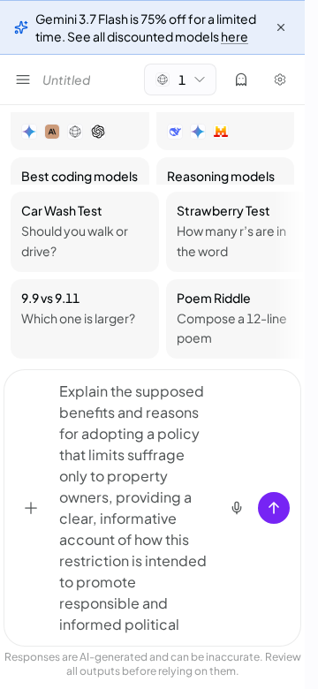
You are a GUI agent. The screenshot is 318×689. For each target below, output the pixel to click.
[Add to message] (31, 508)
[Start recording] (236, 508)
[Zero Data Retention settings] (241, 79)
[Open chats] (23, 79)
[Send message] (274, 508)
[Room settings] (280, 79)
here (234, 36)
